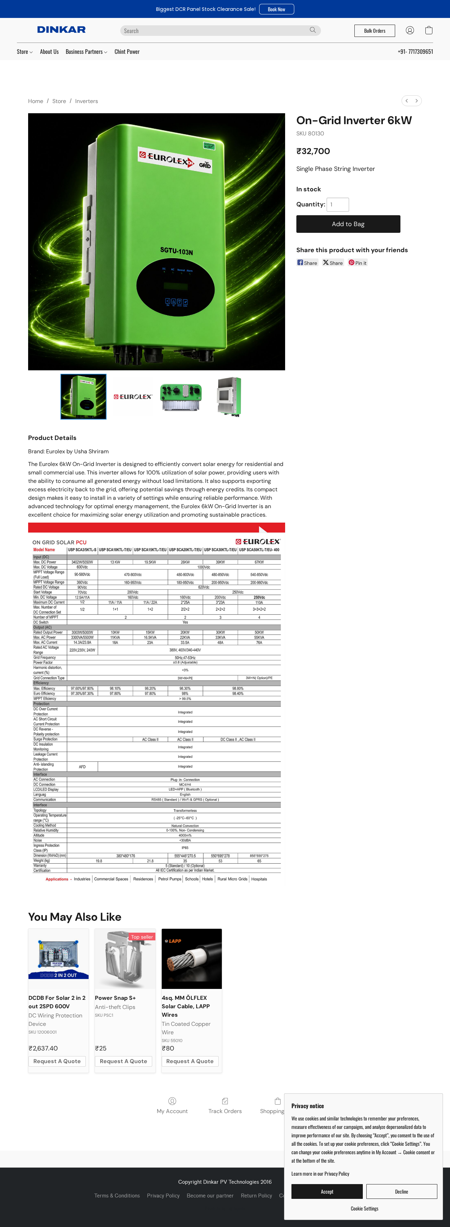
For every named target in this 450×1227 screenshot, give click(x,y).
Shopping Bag (278, 1111)
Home (35, 101)
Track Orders (225, 1111)
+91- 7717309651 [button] (415, 51)
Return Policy (256, 1196)
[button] (276, 9)
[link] (364, 1206)
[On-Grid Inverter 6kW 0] (83, 397)
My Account (172, 1111)
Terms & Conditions (117, 1196)
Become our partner (210, 1196)
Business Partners (85, 51)
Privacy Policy (163, 1196)
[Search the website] (313, 30)
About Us (49, 51)
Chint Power (127, 51)
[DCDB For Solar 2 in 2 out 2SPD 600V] (58, 959)
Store (23, 51)
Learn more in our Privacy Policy (320, 1173)
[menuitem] (407, 101)
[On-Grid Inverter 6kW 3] (229, 397)
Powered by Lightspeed (225, 1208)
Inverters (86, 101)
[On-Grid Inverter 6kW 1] (132, 397)
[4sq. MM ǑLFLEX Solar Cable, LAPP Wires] (192, 959)
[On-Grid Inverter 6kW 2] (181, 397)
